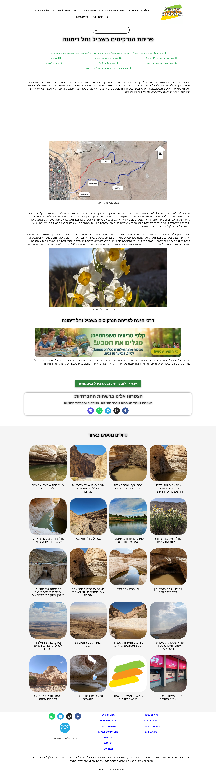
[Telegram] (108, 410)
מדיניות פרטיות (108, 720)
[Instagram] (116, 410)
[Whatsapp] (99, 410)
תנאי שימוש (108, 715)
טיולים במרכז (151, 720)
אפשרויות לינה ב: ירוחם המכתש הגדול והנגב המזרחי (108, 383)
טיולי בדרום (151, 732)
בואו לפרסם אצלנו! (99, 17)
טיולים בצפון (151, 715)
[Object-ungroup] (90, 410)
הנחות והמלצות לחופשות (66, 10)
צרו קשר (108, 743)
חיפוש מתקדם (82, 17)
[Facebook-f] (125, 410)
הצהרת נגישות (108, 726)
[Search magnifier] (96, 30)
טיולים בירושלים (151, 726)
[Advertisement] (108, 118)
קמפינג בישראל (89, 10)
